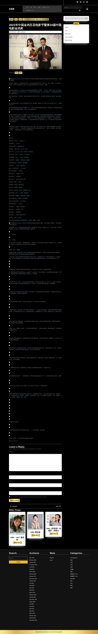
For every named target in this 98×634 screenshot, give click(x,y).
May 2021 (31, 608)
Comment (11, 451)
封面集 (39, 7)
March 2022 (32, 592)
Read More (18, 543)
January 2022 (32, 597)
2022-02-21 (13, 32)
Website (11, 489)
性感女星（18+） (46, 7)
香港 (71, 587)
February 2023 (32, 574)
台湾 (71, 562)
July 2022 (31, 583)
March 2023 (32, 571)
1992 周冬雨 (35, 532)
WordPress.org (68, 40)
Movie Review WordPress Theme (44, 632)
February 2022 (32, 594)
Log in (66, 30)
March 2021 (32, 613)
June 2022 (31, 585)
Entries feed (67, 33)
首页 (27, 7)
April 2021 (31, 611)
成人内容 (72, 578)
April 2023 (31, 569)
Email (10, 481)
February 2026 (32, 560)
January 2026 (32, 562)
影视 (35, 7)
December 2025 (33, 564)
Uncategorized (73, 557)
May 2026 (31, 557)
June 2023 (31, 567)
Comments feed (68, 37)
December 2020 (33, 620)
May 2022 (31, 587)
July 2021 (31, 604)
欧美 (71, 585)
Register (67, 27)
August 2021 (32, 601)
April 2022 (31, 590)
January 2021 (32, 617)
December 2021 (33, 599)
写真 (71, 560)
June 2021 (31, 606)
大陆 (16, 19)
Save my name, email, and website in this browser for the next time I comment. (28, 497)
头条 (31, 7)
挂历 (71, 580)
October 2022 (32, 580)
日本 (71, 583)
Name (11, 473)
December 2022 (33, 578)
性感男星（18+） (30, 10)
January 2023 (32, 576)
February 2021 (32, 615)
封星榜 (11, 9)
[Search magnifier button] (86, 18)
